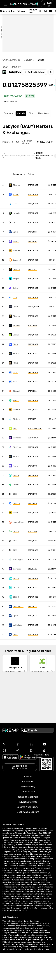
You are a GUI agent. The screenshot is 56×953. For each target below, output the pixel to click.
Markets (21, 113)
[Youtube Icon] (48, 744)
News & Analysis (46, 113)
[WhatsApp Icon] (34, 750)
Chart (32, 113)
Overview (8, 113)
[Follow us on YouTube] (50, 11)
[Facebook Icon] (21, 744)
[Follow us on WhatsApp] (45, 11)
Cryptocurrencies (11, 60)
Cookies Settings (28, 796)
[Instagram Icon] (7, 750)
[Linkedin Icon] (34, 744)
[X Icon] (7, 744)
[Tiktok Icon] (48, 750)
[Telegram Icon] (21, 750)
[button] (5, 4)
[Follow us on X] (40, 11)
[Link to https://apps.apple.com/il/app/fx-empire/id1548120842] (10, 757)
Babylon (28, 60)
